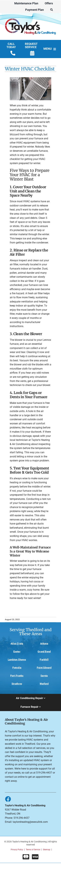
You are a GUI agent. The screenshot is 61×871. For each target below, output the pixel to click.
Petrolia (16, 667)
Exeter (16, 651)
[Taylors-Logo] (30, 17)
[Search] (51, 10)
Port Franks (17, 675)
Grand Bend (44, 651)
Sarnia (44, 675)
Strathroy (17, 683)
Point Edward (44, 667)
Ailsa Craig (17, 643)
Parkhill (44, 659)
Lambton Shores (17, 659)
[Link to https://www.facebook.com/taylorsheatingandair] (8, 799)
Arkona (44, 643)
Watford (44, 683)
